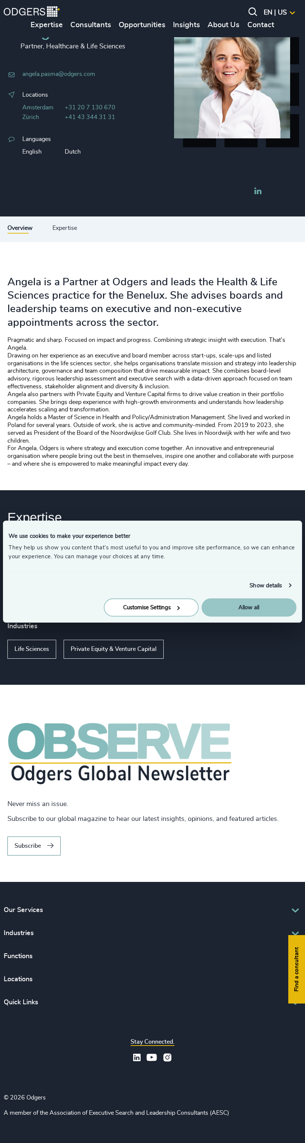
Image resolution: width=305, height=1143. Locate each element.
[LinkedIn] (258, 192)
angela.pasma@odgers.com (58, 74)
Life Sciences (32, 649)
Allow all (248, 607)
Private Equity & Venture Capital (114, 649)
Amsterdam (38, 107)
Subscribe (28, 846)
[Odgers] (32, 12)
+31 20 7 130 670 (90, 107)
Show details (266, 585)
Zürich (30, 117)
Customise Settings (147, 607)
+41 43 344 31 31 (90, 117)
